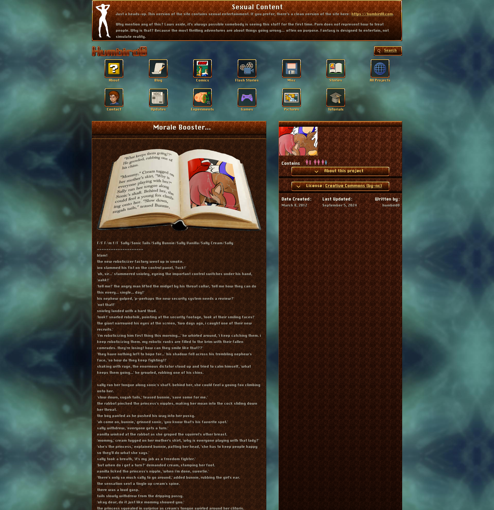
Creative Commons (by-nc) (353, 186)
